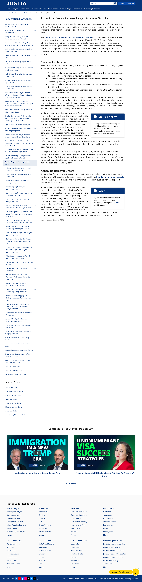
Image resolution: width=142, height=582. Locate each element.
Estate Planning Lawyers (16, 525)
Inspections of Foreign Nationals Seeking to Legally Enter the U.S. (18, 332)
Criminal (42, 515)
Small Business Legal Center (14, 391)
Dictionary (107, 512)
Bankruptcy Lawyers (14, 512)
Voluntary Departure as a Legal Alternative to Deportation (16, 284)
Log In (122, 3)
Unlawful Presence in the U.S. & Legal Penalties (17, 339)
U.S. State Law (45, 540)
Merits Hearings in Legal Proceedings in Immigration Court (19, 234)
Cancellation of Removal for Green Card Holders (19, 263)
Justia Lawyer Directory (112, 547)
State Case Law (45, 550)
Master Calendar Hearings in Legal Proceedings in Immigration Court (17, 227)
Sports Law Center (11, 411)
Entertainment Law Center (13, 407)
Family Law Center (11, 399)
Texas (41, 564)
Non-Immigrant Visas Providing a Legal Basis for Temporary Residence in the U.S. (19, 44)
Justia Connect (68, 579)
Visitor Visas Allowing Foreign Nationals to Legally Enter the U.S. (19, 69)
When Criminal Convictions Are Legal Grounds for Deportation (18, 169)
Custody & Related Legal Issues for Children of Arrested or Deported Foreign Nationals (18, 306)
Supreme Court (13, 554)
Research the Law (39, 9)
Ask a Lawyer (25, 9)
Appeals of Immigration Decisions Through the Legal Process (16, 320)
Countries (75, 564)
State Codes (43, 547)
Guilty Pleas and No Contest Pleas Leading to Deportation (17, 182)
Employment (76, 518)
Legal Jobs (75, 544)
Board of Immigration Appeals (110, 177)
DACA (117, 202)
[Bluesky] (31, 578)
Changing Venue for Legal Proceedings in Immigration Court (19, 194)
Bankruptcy (43, 512)
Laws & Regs (65, 9)
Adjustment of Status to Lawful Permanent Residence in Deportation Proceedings (18, 277)
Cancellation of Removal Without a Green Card (17, 269)
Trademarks (76, 560)
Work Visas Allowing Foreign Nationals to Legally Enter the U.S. (18, 50)
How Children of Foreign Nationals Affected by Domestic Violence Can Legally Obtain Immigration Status (19, 103)
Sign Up (131, 3)
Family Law (43, 528)
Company (89, 579)
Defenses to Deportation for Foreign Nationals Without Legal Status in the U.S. (18, 241)
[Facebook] (22, 578)
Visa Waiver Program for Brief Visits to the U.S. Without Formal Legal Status (19, 150)
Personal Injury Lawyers (16, 531)
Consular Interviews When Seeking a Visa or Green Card (18, 87)
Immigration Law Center (20, 13)
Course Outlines (109, 522)
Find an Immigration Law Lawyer (16, 374)
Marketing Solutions (92, 9)
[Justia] (16, 3)
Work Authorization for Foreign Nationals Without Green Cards (18, 111)
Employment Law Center (13, 395)
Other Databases (79, 540)
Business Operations (79, 515)
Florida (41, 557)
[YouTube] (19, 578)
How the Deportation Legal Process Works (18, 163)
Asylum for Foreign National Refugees (17, 124)
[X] (34, 578)
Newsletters (77, 9)
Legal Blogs (75, 547)
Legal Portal (79, 579)
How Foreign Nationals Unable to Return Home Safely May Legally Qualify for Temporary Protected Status (18, 118)
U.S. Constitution (13, 544)
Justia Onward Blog (110, 560)
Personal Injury (45, 531)
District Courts (12, 560)
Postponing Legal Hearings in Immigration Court (16, 188)
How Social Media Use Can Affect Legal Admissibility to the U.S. (18, 361)
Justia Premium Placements (113, 550)
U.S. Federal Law (14, 540)
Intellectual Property (79, 522)
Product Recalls (77, 554)
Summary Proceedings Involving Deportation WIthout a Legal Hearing (18, 206)
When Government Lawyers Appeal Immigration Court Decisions (18, 257)
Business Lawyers (13, 515)
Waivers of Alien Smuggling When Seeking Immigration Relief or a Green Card (18, 298)
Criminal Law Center (11, 387)
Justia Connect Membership (114, 544)
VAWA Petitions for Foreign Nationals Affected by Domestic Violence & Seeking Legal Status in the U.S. (18, 95)
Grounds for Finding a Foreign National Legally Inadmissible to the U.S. (18, 157)
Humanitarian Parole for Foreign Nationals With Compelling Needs (19, 129)
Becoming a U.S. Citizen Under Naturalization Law (15, 31)
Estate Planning (45, 525)
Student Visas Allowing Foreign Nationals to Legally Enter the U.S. (18, 75)
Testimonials (108, 564)
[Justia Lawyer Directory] (37, 578)
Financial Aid (108, 518)
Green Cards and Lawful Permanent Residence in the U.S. (17, 25)
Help (95, 579)
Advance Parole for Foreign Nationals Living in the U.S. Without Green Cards (17, 136)
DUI (40, 522)
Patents (74, 557)
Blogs (105, 528)
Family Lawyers (12, 528)
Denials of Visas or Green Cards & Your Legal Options (18, 81)
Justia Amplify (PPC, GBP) (113, 557)
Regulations (11, 550)
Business (75, 508)
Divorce (42, 518)
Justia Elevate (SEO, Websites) (114, 554)
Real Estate (75, 528)
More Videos (71, 483)
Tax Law (74, 531)
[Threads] (28, 578)
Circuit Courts (12, 557)
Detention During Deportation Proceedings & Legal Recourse (16, 290)
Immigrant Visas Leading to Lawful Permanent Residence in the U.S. (16, 38)
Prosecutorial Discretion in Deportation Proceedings (19, 314)
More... (9, 535)
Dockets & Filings (13, 564)
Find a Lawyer (12, 9)
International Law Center (13, 403)
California (42, 554)
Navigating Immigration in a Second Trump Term (38, 473)
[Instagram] (25, 578)
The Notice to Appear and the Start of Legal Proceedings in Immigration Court (19, 221)
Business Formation (79, 512)
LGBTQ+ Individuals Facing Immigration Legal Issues (18, 326)
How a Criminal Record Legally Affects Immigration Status (17, 355)
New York (42, 560)
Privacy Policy (117, 579)
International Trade (78, 525)
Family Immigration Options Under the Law (17, 56)
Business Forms (77, 550)
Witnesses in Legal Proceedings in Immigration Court (17, 200)
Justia (8, 13)
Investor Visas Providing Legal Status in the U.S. (18, 63)
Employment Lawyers (15, 522)
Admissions (107, 515)
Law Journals (108, 525)
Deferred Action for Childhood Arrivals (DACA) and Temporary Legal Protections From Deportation (19, 143)
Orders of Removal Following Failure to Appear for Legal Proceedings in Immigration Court (19, 249)
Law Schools (53, 9)
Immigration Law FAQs (12, 366)
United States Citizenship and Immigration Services (68, 37)
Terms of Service (105, 579)
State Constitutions (46, 544)
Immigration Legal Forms (13, 370)
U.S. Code (10, 547)
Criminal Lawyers (13, 518)
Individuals (44, 508)
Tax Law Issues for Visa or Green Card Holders (17, 345)
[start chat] (136, 572)
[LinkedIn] (16, 578)
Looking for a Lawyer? (121, 572)
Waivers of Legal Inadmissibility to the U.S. (19, 350)
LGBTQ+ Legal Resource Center (15, 415)
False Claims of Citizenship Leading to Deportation (18, 175)
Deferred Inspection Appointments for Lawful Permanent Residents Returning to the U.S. (19, 214)
